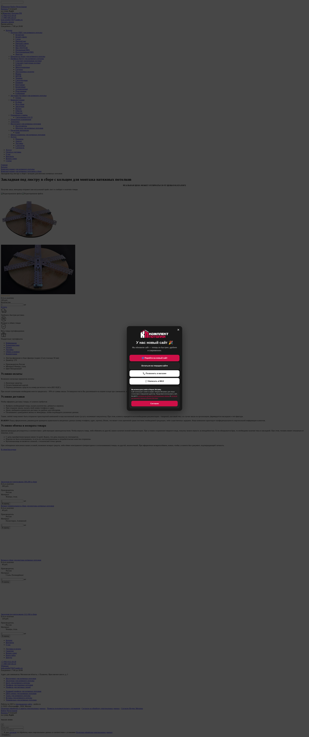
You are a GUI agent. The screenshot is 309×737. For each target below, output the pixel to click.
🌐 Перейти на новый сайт (154, 358)
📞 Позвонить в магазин (154, 373)
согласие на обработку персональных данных (154, 396)
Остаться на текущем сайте (154, 366)
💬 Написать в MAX (154, 381)
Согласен (154, 403)
